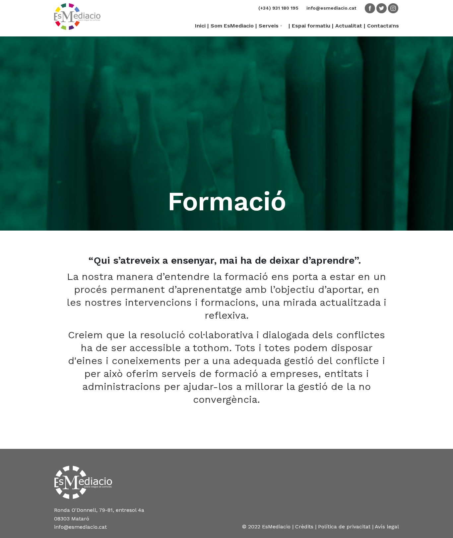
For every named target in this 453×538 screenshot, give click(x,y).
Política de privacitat (344, 526)
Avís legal (387, 526)
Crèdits (304, 526)
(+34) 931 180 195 (278, 8)
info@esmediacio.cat (331, 8)
